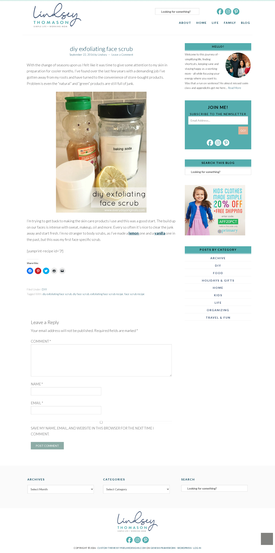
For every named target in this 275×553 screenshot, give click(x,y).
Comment (41, 341)
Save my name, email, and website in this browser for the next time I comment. (92, 431)
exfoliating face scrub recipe (106, 294)
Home (218, 287)
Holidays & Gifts (218, 280)
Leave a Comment (122, 54)
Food (218, 273)
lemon (134, 233)
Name (37, 384)
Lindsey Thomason (57, 15)
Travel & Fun (218, 317)
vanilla (159, 233)
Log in (197, 548)
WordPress (184, 548)
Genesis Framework (163, 548)
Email (37, 403)
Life (218, 302)
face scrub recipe (134, 294)
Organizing (218, 310)
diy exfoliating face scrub (57, 294)
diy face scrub (81, 294)
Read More (234, 87)
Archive (218, 258)
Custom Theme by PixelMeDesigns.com (121, 548)
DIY (44, 289)
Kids (218, 295)
